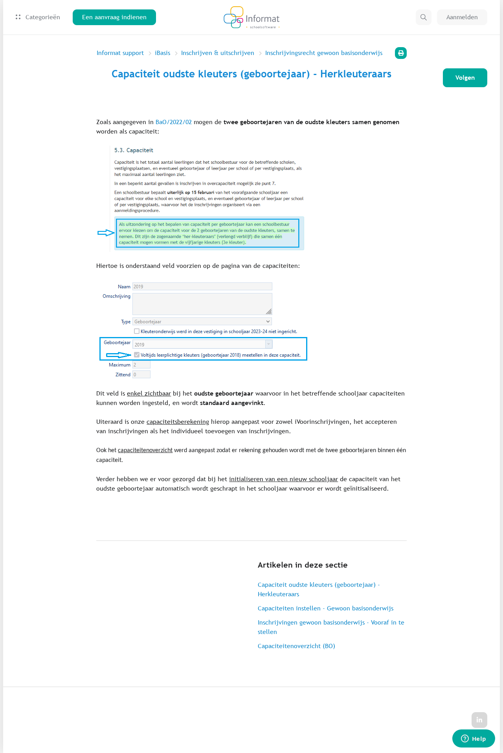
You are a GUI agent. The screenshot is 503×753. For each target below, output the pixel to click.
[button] (423, 17)
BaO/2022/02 (174, 122)
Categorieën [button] (42, 17)
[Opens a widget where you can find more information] (473, 739)
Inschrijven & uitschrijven (217, 53)
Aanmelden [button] (462, 17)
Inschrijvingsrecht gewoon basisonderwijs (323, 53)
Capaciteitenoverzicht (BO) (296, 646)
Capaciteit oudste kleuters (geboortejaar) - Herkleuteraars (319, 589)
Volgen (465, 77)
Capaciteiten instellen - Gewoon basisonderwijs (325, 608)
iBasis (162, 53)
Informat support (120, 53)
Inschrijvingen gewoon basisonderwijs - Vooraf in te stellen (331, 627)
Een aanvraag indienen (114, 17)
